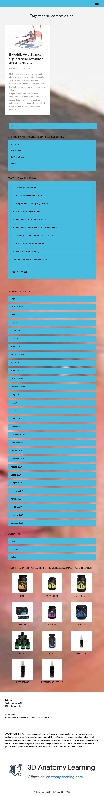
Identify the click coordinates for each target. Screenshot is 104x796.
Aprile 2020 (16, 499)
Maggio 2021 (17, 403)
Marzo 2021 (16, 411)
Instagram (15, 557)
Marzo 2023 (16, 339)
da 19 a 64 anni (17, 157)
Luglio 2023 (16, 314)
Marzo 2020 (16, 507)
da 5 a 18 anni (17, 151)
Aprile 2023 (16, 331)
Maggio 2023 (17, 323)
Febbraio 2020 (17, 515)
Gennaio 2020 (17, 523)
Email (13, 541)
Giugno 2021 (16, 395)
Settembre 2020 (18, 459)
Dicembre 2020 (18, 435)
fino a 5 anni (16, 144)
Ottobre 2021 (17, 379)
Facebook (15, 549)
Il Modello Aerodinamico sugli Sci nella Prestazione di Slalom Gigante (26, 59)
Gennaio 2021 (17, 427)
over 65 (14, 163)
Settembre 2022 (18, 355)
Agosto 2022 (16, 363)
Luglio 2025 (16, 299)
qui (25, 272)
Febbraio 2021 (17, 419)
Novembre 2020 (18, 443)
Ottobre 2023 (17, 306)
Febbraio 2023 (17, 347)
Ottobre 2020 (17, 451)
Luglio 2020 (16, 475)
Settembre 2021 (18, 387)
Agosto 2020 (16, 467)
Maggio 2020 (17, 491)
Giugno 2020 (16, 483)
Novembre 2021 (18, 371)
